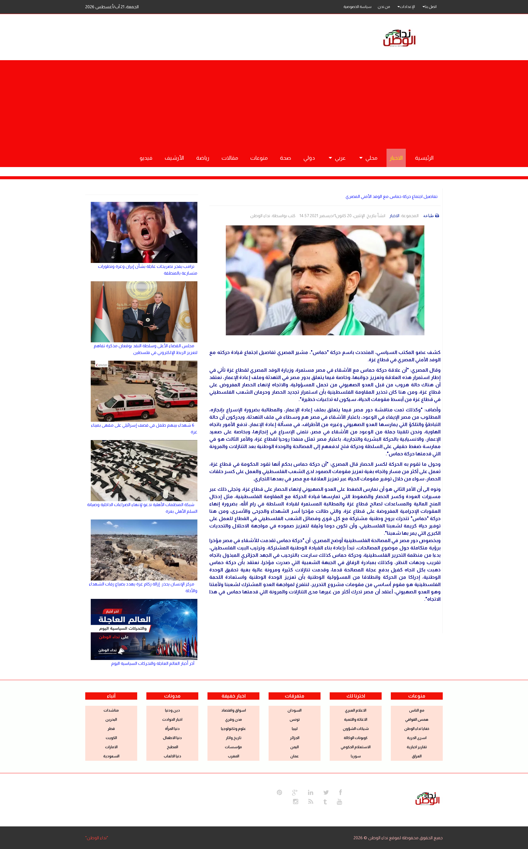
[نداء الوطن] (427, 798)
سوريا (356, 756)
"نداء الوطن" (96, 837)
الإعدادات (407, 7)
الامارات (111, 747)
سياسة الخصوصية (357, 7)
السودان (295, 710)
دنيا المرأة (172, 729)
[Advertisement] (264, 103)
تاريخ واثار (233, 738)
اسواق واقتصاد (233, 710)
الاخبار (394, 215)
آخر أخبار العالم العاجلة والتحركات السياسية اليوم (152, 663)
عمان (294, 756)
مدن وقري (233, 719)
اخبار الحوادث (172, 719)
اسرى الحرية (417, 738)
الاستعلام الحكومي (356, 747)
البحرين (111, 719)
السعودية (111, 756)
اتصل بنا (431, 7)
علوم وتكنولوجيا (233, 729)
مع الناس (416, 710)
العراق (417, 756)
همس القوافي (416, 719)
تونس (295, 719)
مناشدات (111, 710)
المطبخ (172, 747)
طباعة (428, 215)
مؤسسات (233, 747)
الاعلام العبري (355, 710)
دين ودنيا (172, 710)
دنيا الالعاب (172, 756)
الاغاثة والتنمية (355, 719)
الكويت (111, 738)
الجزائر (294, 738)
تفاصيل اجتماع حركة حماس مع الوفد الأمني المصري (392, 196)
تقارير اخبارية (417, 747)
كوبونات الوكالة (356, 738)
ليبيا (295, 729)
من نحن (384, 7)
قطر (111, 729)
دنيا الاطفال (172, 738)
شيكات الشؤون (356, 729)
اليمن (294, 747)
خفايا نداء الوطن (416, 729)
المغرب (233, 756)
